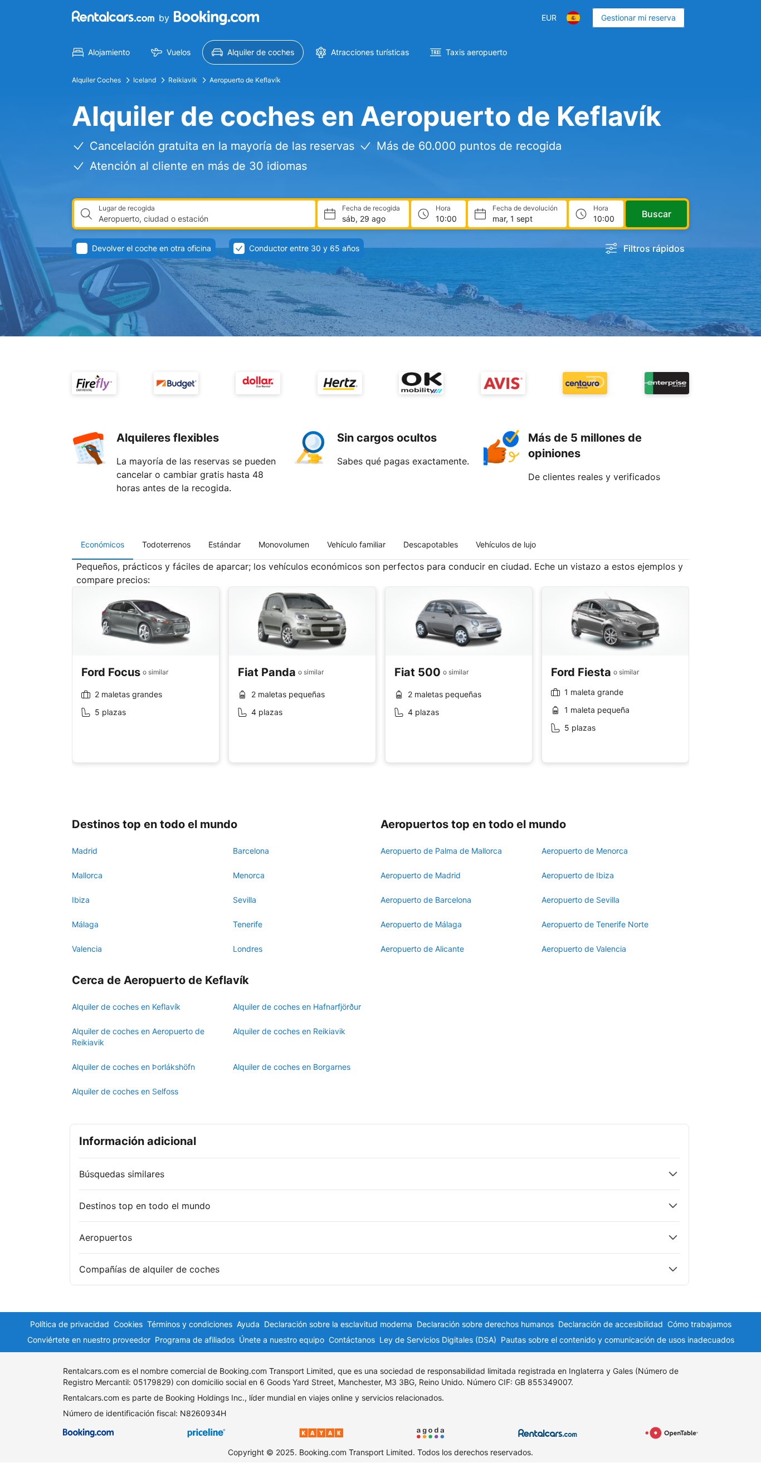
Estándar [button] (224, 544)
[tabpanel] (380, 670)
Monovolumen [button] (283, 544)
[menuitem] (101, 52)
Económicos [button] (102, 544)
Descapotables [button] (430, 544)
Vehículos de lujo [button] (506, 544)
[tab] (102, 544)
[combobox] (202, 218)
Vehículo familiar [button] (356, 544)
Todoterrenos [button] (166, 544)
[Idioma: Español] (573, 18)
